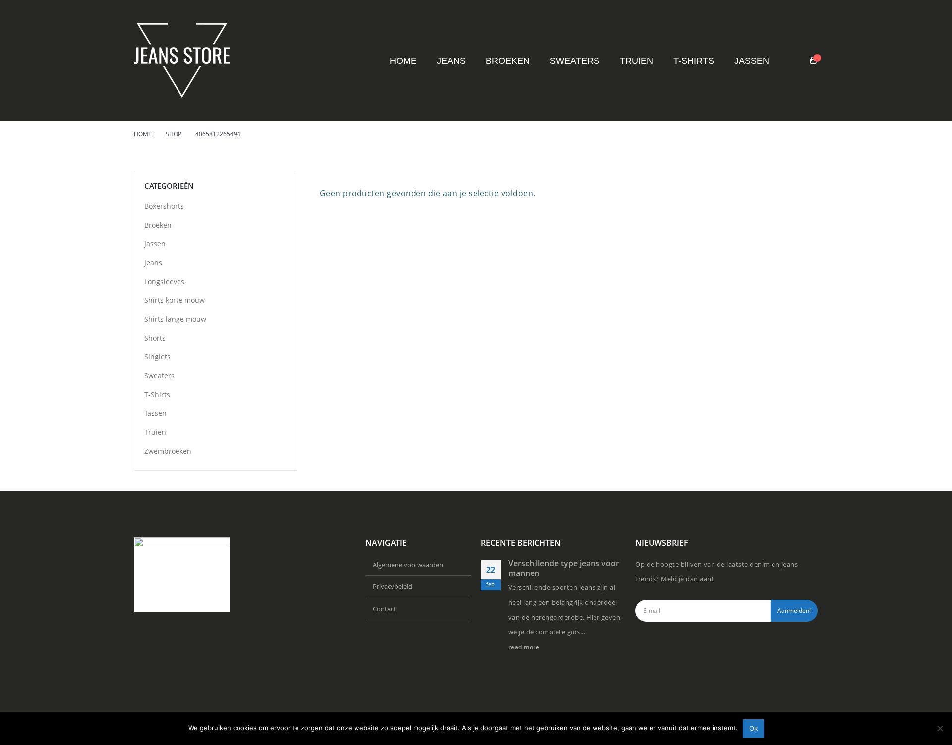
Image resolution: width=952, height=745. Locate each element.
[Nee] (940, 728)
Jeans (451, 61)
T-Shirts (693, 61)
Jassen (751, 61)
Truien (636, 61)
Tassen (155, 413)
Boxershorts (164, 206)
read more (524, 647)
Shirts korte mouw (174, 300)
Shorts (155, 338)
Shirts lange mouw (175, 319)
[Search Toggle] (793, 61)
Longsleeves (164, 281)
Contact (384, 608)
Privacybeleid (392, 586)
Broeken (508, 61)
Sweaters (574, 61)
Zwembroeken (167, 451)
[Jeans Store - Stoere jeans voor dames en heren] (182, 60)
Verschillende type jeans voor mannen (563, 568)
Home (403, 61)
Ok (753, 728)
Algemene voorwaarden (408, 564)
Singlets (157, 356)
